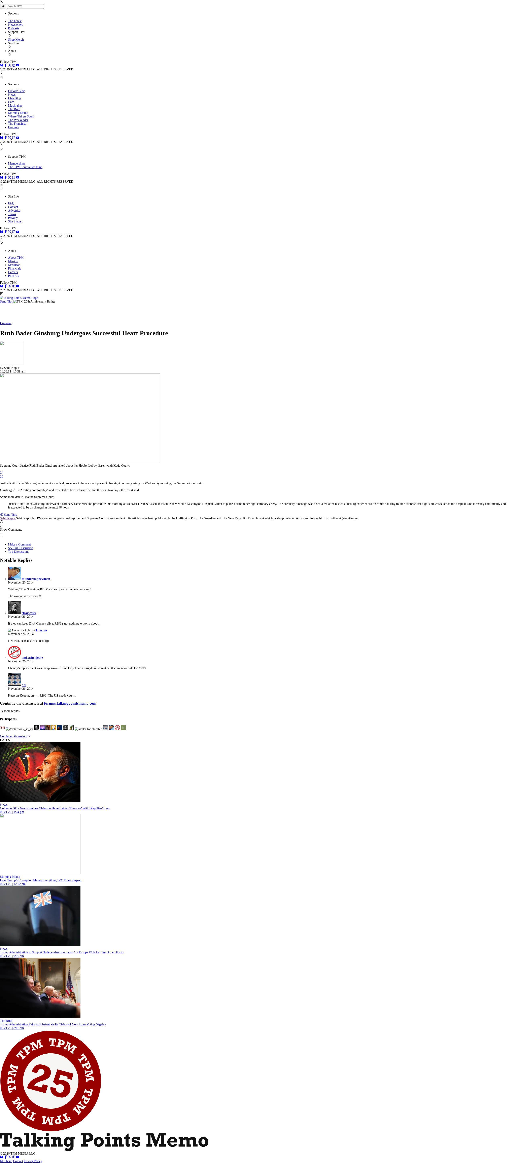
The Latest (15, 21)
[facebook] (5, 65)
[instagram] (13, 65)
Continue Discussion (13, 736)
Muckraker (15, 105)
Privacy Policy (33, 1161)
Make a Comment (19, 544)
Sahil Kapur (8, 518)
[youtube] (17, 65)
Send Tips (6, 301)
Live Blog (14, 98)
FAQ (11, 203)
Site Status (14, 221)
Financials (14, 268)
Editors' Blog (16, 91)
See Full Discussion (20, 548)
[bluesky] (1, 65)
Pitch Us (13, 275)
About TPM (16, 257)
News (11, 94)
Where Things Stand (21, 116)
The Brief (14, 109)
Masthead (14, 265)
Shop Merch (16, 39)
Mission (13, 261)
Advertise (14, 210)
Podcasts (13, 28)
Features (13, 127)
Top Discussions (18, 551)
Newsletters (15, 24)
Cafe (11, 102)
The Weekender (18, 120)
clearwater (29, 613)
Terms (12, 214)
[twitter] (9, 1157)
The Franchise (17, 123)
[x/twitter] (10, 65)
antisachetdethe (32, 657)
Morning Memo (18, 112)
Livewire (5, 323)
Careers (13, 272)
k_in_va (41, 630)
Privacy (13, 217)
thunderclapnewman (36, 578)
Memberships (16, 163)
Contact (13, 207)
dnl (24, 685)
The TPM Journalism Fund (25, 167)
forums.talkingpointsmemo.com (70, 703)
